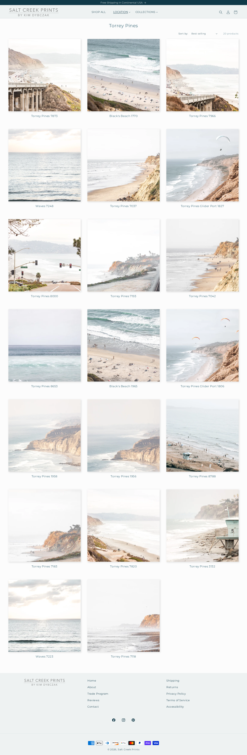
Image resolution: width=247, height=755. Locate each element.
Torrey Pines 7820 (123, 566)
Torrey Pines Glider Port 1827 (202, 206)
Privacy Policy (176, 693)
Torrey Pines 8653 (44, 386)
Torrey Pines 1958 (44, 476)
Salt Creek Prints (128, 749)
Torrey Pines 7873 (44, 116)
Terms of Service (178, 700)
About (91, 687)
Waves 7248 (44, 206)
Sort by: (183, 33)
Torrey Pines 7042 (202, 296)
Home (91, 680)
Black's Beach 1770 (123, 116)
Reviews (93, 700)
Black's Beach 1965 (123, 386)
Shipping (172, 680)
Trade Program (97, 693)
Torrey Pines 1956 (123, 476)
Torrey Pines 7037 (123, 206)
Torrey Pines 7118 (123, 656)
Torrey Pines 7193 (123, 296)
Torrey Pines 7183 (44, 566)
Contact (93, 706)
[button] (121, 12)
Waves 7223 (44, 656)
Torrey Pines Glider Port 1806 (202, 386)
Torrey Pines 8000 (44, 296)
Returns (172, 687)
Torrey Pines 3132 (202, 566)
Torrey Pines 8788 (202, 476)
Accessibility (175, 706)
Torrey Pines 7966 (202, 116)
